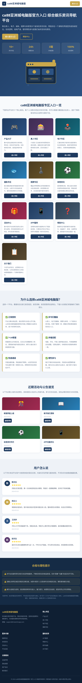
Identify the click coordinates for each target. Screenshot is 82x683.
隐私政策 (5, 664)
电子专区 (45, 623)
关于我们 (45, 649)
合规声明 (5, 660)
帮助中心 (26, 36)
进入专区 (14, 155)
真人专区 (45, 620)
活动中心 (5, 645)
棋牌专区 (5, 638)
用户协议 (5, 667)
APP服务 (45, 638)
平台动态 (5, 649)
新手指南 (45, 645)
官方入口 (75, 4)
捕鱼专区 (45, 627)
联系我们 (5, 671)
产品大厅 (45, 616)
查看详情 (8, 421)
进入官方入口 (10, 36)
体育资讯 (5, 642)
